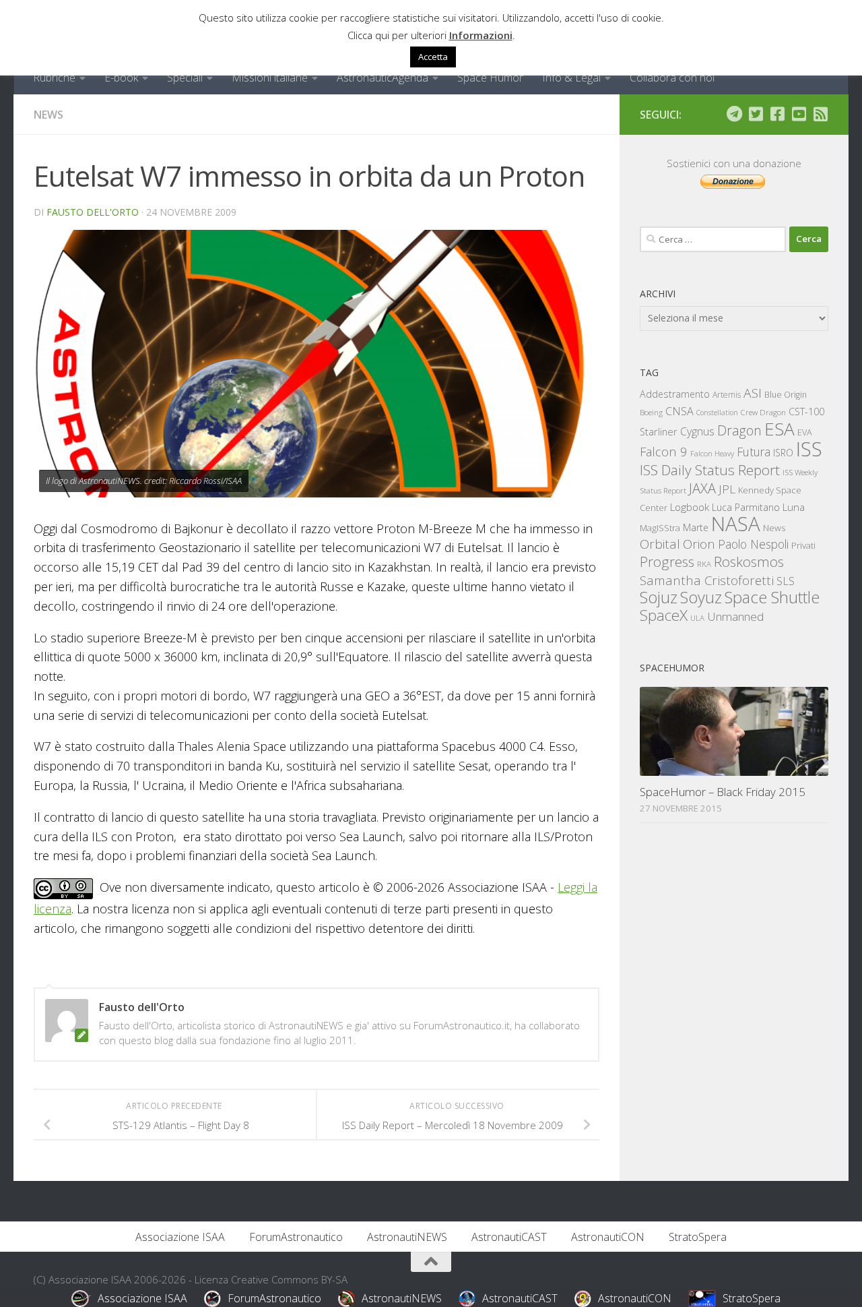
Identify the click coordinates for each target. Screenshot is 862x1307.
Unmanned (735, 616)
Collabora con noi (672, 77)
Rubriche (54, 77)
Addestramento (675, 394)
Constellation (717, 412)
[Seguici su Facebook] (777, 114)
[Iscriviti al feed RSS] (820, 114)
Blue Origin (785, 394)
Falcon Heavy (712, 453)
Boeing (651, 412)
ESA (779, 429)
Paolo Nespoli (753, 544)
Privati (803, 545)
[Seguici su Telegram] (734, 114)
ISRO (783, 452)
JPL (727, 489)
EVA (804, 432)
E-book (121, 77)
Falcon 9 (664, 451)
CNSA (679, 411)
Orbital (660, 544)
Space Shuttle (772, 597)
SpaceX (664, 615)
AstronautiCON (607, 1236)
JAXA (702, 488)
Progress (667, 561)
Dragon (739, 430)
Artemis (726, 394)
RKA (704, 564)
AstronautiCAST (509, 1236)
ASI (752, 393)
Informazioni (480, 35)
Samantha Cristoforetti (707, 580)
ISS (809, 448)
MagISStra (660, 528)
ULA (697, 618)
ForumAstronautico (296, 1236)
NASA (735, 523)
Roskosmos (749, 561)
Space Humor (490, 77)
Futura (753, 452)
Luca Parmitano (746, 507)
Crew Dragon (763, 412)
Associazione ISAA (180, 1236)
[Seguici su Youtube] (799, 114)
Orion (699, 544)
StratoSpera (698, 1236)
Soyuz (701, 597)
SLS (785, 581)
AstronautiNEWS (407, 1236)
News (48, 114)
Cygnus (697, 431)
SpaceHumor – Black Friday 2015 (722, 791)
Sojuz (658, 597)
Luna (794, 507)
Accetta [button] (433, 57)
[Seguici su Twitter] (756, 114)
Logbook (689, 507)
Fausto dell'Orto (92, 212)
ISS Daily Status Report (710, 469)
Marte (695, 527)
